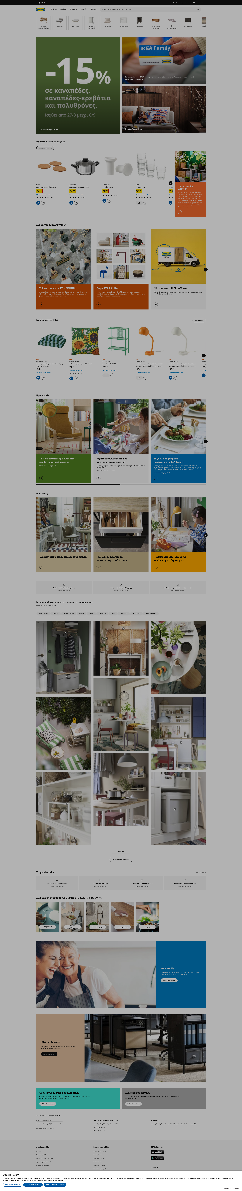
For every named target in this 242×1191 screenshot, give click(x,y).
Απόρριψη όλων (33, 1184)
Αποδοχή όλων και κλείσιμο (55, 1184)
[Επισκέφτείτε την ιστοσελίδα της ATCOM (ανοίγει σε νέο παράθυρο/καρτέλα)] (231, 1189)
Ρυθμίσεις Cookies (11, 1184)
